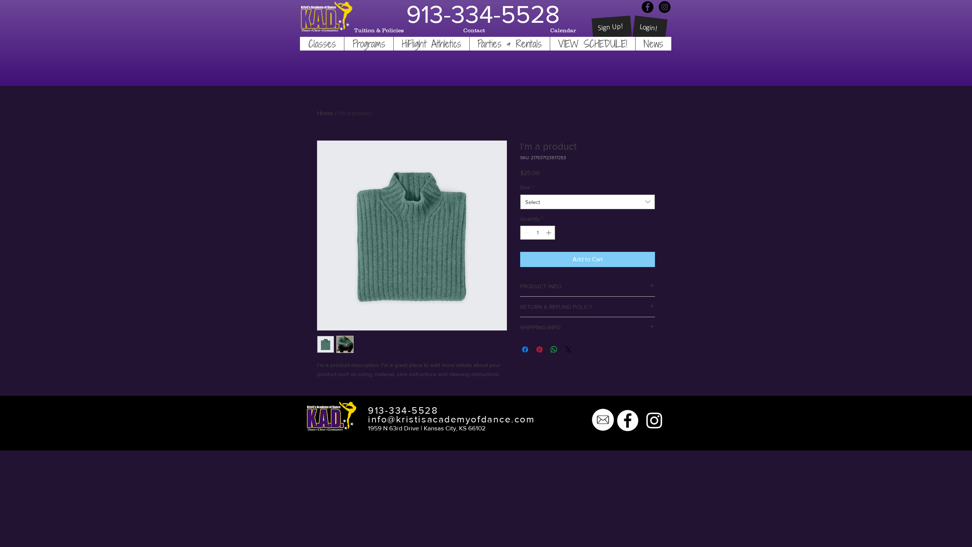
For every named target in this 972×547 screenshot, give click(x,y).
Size (526, 187)
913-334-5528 (403, 410)
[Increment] (549, 232)
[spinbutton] (537, 232)
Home (325, 113)
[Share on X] (568, 349)
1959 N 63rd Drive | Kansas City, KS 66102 (427, 428)
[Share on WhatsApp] (554, 349)
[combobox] (587, 201)
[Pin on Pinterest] (539, 349)
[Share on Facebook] (525, 349)
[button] (322, 44)
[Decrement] (526, 232)
